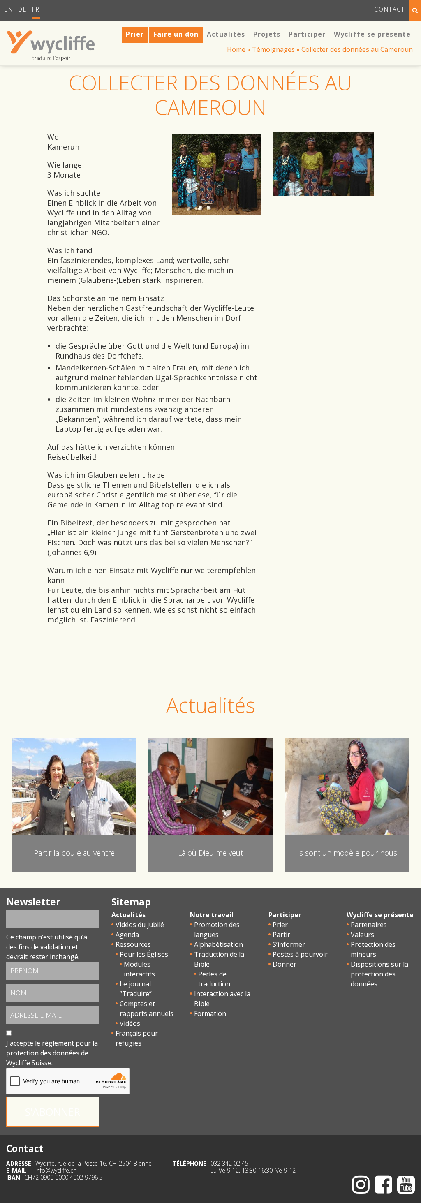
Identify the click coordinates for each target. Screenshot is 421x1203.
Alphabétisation (218, 944)
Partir (281, 934)
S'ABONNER (52, 1112)
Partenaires (369, 924)
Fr (36, 9)
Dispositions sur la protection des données (379, 974)
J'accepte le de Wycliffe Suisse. (52, 1053)
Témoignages (273, 49)
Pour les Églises (144, 954)
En (8, 9)
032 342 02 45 (229, 1163)
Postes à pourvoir (300, 954)
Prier (280, 924)
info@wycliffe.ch (55, 1170)
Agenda (127, 934)
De (22, 9)
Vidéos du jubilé (140, 924)
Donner (284, 964)
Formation (210, 1013)
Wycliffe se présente (380, 914)
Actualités (128, 914)
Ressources (133, 944)
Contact (389, 9)
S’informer (289, 944)
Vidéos (130, 1023)
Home (236, 49)
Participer (284, 914)
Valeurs (362, 934)
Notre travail (212, 914)
